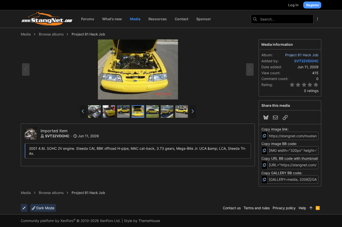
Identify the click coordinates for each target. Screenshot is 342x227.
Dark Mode (44, 208)
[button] (83, 111)
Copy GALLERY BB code (281, 173)
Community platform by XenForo (71, 220)
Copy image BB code (278, 144)
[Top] (311, 208)
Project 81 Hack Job (301, 55)
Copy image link (274, 129)
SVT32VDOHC (57, 136)
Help (302, 208)
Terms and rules (257, 208)
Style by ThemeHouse (142, 220)
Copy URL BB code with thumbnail (289, 158)
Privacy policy (284, 208)
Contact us (232, 208)
